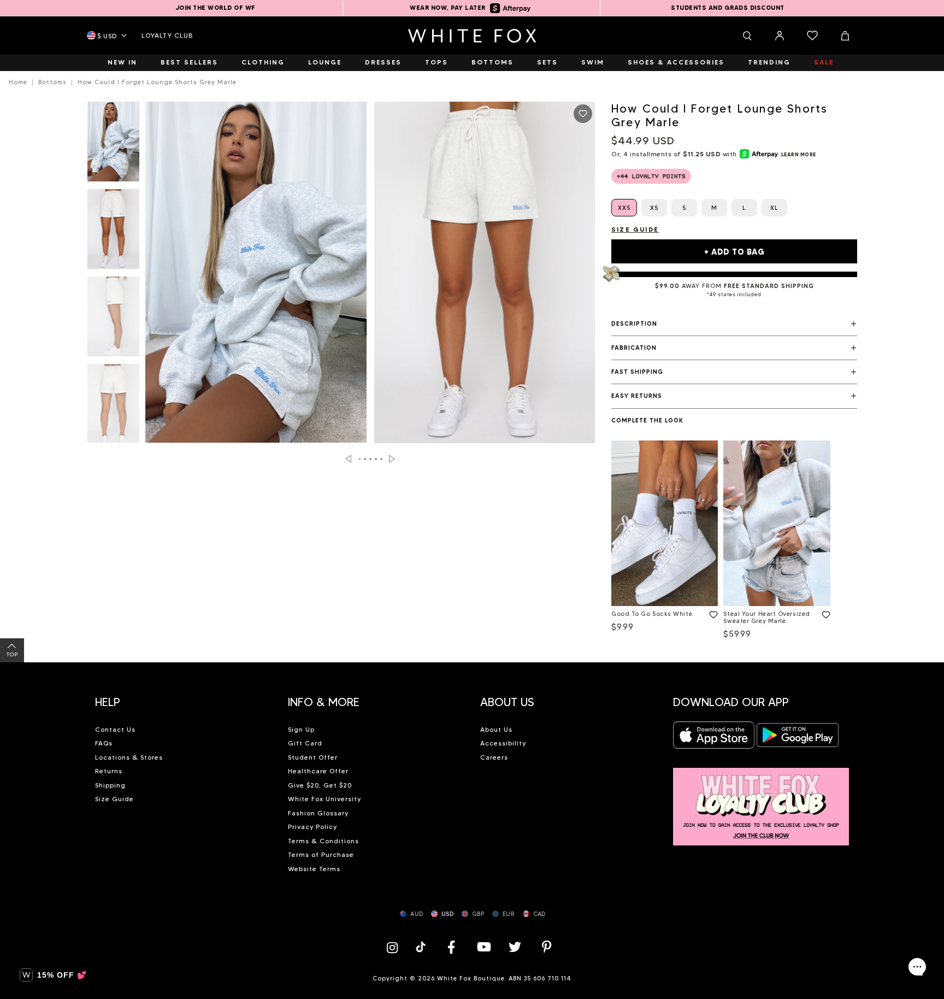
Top (12, 654)
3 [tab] (371, 459)
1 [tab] (360, 459)
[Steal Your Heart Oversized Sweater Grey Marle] (776, 523)
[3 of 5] (113, 320)
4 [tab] (376, 459)
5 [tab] (382, 459)
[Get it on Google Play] (798, 738)
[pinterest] (547, 946)
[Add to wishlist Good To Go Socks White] (711, 612)
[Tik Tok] (422, 946)
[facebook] (451, 946)
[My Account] (780, 35)
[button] (734, 324)
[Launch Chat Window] (917, 967)
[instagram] (395, 946)
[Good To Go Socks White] (664, 523)
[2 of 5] (113, 232)
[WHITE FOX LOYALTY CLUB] (761, 800)
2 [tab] (365, 459)
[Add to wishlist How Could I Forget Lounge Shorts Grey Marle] (582, 113)
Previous (348, 459)
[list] (734, 541)
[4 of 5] (113, 407)
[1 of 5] (113, 145)
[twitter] (515, 946)
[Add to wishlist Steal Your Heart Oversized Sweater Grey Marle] (823, 612)
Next (392, 459)
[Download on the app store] (714, 738)
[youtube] (483, 946)
